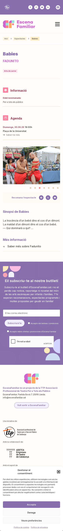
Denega (31, 512)
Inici (6, 39)
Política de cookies (21, 527)
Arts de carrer (10, 71)
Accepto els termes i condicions (44, 323)
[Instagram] (36, 7)
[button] (58, 471)
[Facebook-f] (30, 7)
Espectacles (20, 39)
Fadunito (35, 246)
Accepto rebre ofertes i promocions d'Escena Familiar (33, 331)
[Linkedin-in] (48, 7)
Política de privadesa (39, 527)
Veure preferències (31, 520)
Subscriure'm (15, 323)
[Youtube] (42, 7)
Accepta (31, 504)
